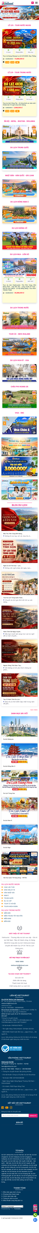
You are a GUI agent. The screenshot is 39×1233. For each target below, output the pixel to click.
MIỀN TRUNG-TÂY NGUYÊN (13, 916)
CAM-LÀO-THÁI (9, 887)
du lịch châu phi (10, 1167)
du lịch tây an (16, 1175)
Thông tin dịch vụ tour (10, 1198)
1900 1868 (19, 961)
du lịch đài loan (13, 1161)
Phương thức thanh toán (11, 1194)
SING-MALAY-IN (9, 890)
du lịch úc (15, 1169)
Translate (17, 1209)
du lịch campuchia (7, 1155)
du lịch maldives (23, 1165)
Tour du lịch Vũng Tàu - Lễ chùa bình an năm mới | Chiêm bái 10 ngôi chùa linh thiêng (19, 104)
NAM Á (6, 895)
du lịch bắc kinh (12, 1173)
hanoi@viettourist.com (8, 1066)
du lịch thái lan (19, 1155)
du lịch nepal (25, 1163)
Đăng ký (33, 1116)
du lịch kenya (11, 1171)
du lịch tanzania (22, 1171)
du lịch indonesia (13, 1159)
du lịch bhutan (12, 1165)
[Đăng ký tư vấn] (35, 1208)
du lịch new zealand (25, 1169)
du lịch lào (28, 1155)
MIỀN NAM (7, 918)
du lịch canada (6, 1169)
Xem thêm (34, 710)
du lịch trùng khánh (27, 1178)
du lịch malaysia (14, 1157)
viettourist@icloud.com (19, 965)
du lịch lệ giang (26, 1175)
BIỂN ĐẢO (7, 921)
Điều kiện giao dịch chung (11, 1192)
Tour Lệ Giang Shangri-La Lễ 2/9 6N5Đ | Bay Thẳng (19, 56)
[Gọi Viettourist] (35, 1215)
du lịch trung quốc (22, 1167)
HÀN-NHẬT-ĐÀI (9, 893)
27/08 (7, 62)
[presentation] (4, 41)
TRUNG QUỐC (9, 898)
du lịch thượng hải (24, 1173)
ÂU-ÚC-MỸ (8, 901)
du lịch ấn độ (16, 1163)
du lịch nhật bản (25, 1159)
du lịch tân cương (18, 1180)
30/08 (12, 111)
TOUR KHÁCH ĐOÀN (11, 906)
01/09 (12, 62)
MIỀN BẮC (7, 913)
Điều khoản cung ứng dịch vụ (13, 1200)
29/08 (7, 111)
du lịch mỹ (32, 1167)
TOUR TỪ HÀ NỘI (10, 904)
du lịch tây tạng (15, 1178)
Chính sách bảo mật (10, 1196)
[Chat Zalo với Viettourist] (35, 1220)
